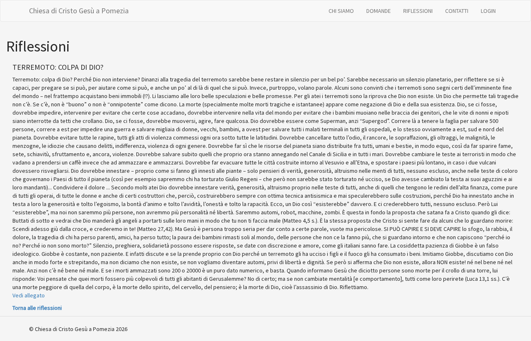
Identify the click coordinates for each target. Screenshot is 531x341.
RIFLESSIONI (418, 11)
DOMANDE (378, 11)
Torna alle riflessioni (37, 308)
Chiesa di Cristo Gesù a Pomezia (79, 10)
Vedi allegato (28, 295)
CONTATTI (456, 11)
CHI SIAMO (341, 11)
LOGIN (488, 11)
